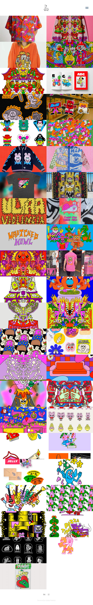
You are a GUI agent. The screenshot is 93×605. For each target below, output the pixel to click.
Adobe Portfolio (51, 600)
